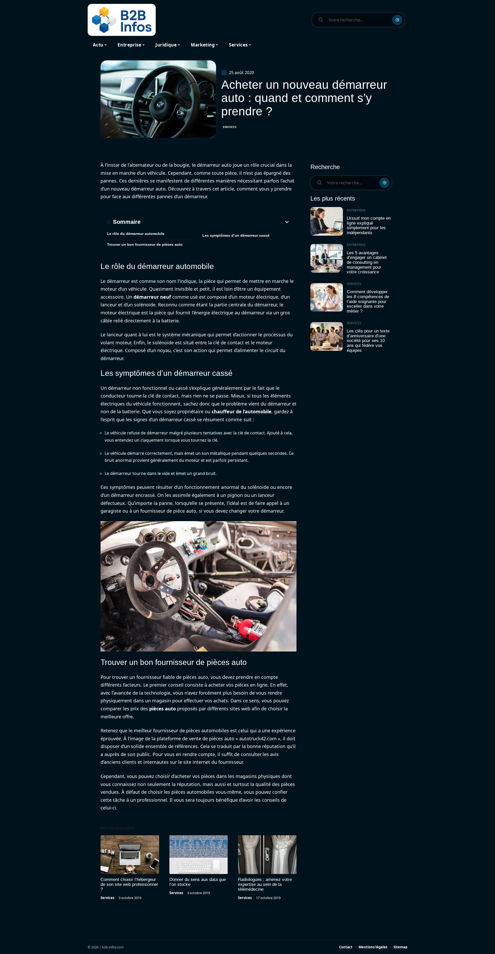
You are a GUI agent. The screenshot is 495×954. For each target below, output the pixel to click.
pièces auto (162, 708)
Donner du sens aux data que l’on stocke (197, 882)
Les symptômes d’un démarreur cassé (235, 235)
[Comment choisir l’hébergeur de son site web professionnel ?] (130, 854)
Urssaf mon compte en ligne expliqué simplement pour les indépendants (369, 225)
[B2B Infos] (122, 19)
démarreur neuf (152, 297)
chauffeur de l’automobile (241, 411)
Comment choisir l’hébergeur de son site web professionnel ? (129, 884)
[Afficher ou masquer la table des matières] (215, 222)
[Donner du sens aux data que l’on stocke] (198, 854)
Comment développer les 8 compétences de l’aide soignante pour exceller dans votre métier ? (368, 301)
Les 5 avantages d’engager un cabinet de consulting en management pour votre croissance (367, 262)
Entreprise (356, 210)
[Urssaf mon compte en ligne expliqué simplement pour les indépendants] (326, 221)
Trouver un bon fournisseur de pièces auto (145, 244)
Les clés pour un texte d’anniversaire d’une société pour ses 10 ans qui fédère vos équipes (368, 341)
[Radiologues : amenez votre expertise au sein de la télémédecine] (267, 854)
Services (230, 127)
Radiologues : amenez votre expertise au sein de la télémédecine (265, 884)
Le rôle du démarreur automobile (135, 234)
